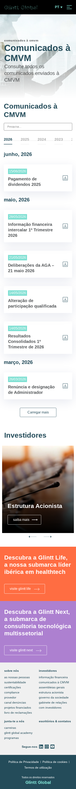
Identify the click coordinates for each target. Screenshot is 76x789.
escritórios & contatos (55, 721)
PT (57, 7)
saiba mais (26, 519)
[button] (38, 412)
